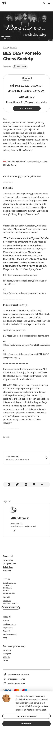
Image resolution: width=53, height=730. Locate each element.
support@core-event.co (10, 603)
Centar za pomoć (10, 634)
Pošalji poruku (10, 608)
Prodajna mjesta (9, 624)
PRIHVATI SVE (26, 724)
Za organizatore (9, 564)
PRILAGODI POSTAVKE (26, 716)
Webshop (7, 570)
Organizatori (8, 627)
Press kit (6, 631)
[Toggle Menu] (49, 4)
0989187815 (7, 601)
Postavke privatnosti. (36, 709)
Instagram (7, 654)
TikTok (5, 660)
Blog (5, 638)
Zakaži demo (8, 567)
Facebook (7, 650)
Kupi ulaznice (27, 108)
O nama (6, 621)
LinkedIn (6, 657)
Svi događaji (8, 560)
